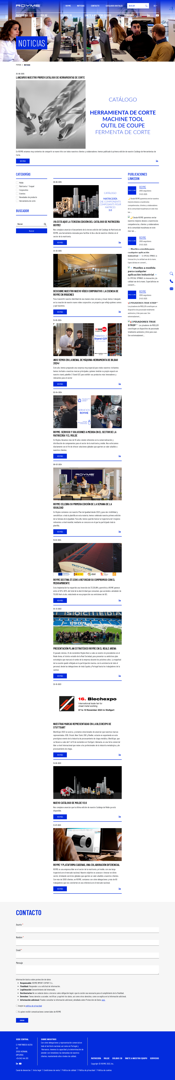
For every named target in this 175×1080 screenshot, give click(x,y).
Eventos (22, 193)
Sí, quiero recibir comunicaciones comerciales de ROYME (39, 1011)
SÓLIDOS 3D (66, 15)
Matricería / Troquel (26, 186)
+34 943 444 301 (22, 1058)
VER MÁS (23, 161)
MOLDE (44, 15)
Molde (21, 182)
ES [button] (155, 5)
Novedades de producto (28, 197)
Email (18, 950)
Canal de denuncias (23, 1070)
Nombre (19, 937)
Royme (68, 5)
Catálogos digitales (114, 5)
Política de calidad (69, 1070)
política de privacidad (34, 1005)
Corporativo (23, 189)
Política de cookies (104, 1070)
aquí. (103, 999)
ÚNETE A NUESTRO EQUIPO (98, 15)
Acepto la (30, 1005)
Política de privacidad (87, 1070)
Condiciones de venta (52, 1070)
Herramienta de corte (27, 200)
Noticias (80, 5)
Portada (18, 65)
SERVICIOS (129, 15)
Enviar (22, 1020)
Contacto (95, 5)
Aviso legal (37, 1070)
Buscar (31, 231)
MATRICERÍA (22, 15)
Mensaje (19, 962)
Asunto (19, 924)
